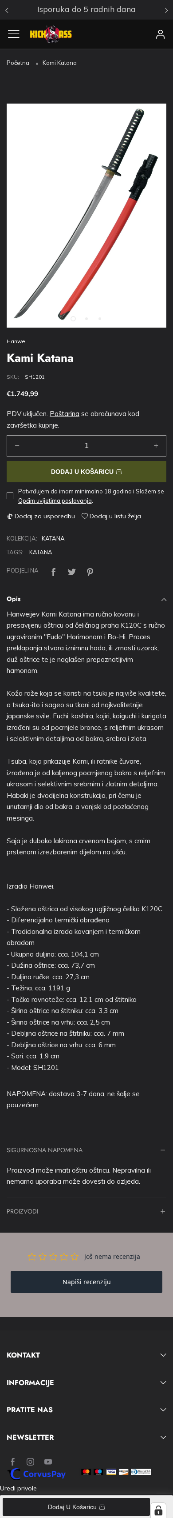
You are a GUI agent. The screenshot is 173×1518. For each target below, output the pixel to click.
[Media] (148, 310)
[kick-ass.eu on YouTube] (48, 1462)
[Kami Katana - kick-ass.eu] (86, 216)
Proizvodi (22, 1212)
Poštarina (64, 413)
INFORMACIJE (30, 1383)
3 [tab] (99, 318)
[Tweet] (72, 570)
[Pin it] (90, 570)
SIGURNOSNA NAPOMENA (45, 1150)
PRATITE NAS (30, 1410)
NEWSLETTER (30, 1437)
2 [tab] (86, 318)
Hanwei (17, 341)
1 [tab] (73, 318)
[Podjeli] (54, 570)
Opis (13, 598)
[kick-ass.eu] (51, 34)
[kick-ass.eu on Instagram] (30, 1462)
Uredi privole (18, 1488)
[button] (17, 446)
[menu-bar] (17, 34)
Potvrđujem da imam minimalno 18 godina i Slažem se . (91, 496)
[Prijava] (161, 34)
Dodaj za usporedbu (44, 516)
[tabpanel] (86, 216)
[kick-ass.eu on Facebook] (13, 1462)
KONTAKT (23, 1355)
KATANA (53, 538)
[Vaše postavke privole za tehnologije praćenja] (158, 1510)
